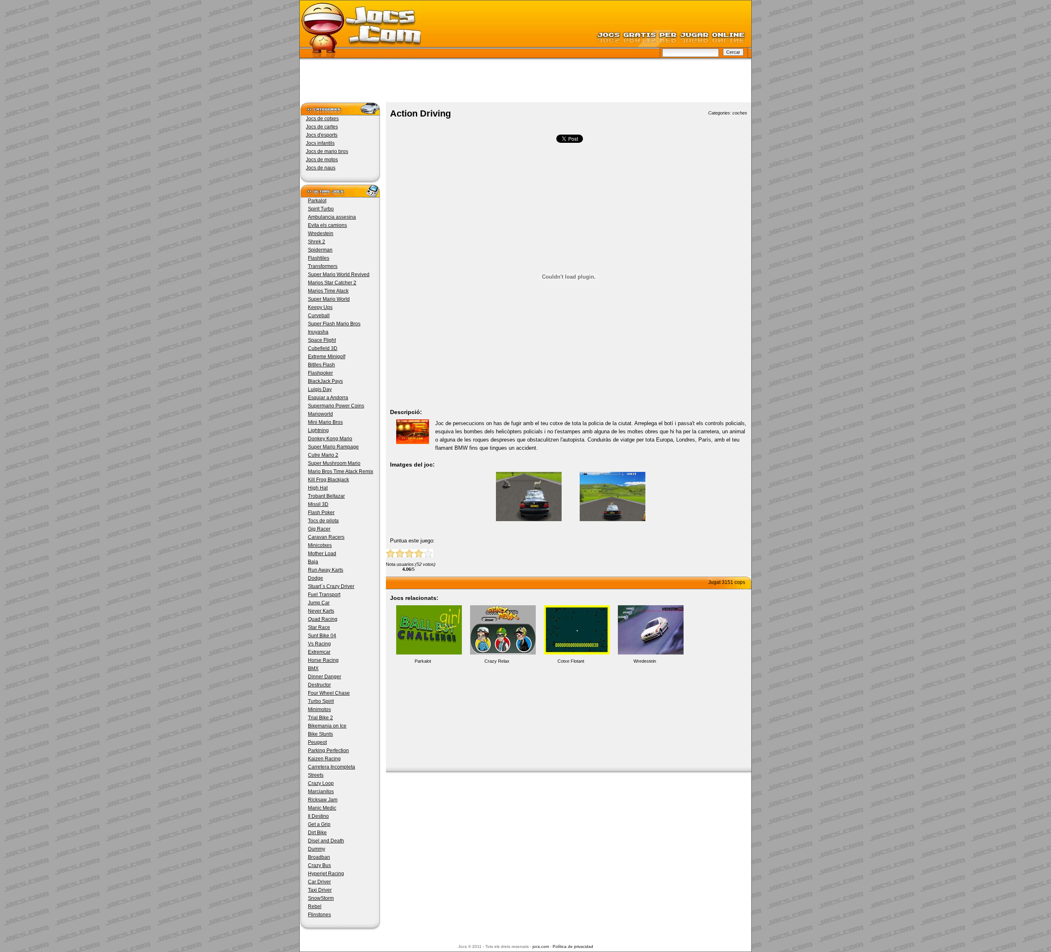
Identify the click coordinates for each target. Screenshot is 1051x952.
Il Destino (318, 816)
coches (739, 112)
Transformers (322, 266)
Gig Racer (319, 529)
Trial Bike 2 (320, 718)
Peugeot (317, 742)
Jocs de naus (320, 168)
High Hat (318, 488)
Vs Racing (319, 644)
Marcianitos (321, 791)
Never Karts (321, 611)
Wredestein (320, 233)
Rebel (314, 906)
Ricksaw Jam (322, 800)
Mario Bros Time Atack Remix (340, 471)
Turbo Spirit (321, 701)
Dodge (315, 578)
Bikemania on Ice (327, 726)
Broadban (319, 857)
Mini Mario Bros (325, 422)
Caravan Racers (326, 537)
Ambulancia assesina (332, 217)
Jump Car (319, 603)
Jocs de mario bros (327, 151)
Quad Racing (322, 619)
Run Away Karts (325, 570)
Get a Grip (319, 824)
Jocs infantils (320, 143)
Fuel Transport (324, 594)
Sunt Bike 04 (322, 635)
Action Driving (420, 113)
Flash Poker (321, 512)
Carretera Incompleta (331, 767)
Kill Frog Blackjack (328, 480)
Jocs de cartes (322, 127)
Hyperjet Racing (326, 873)
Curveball (319, 315)
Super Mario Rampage (333, 447)
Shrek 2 (316, 242)
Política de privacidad (573, 946)
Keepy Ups (320, 307)
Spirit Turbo (321, 209)
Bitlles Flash (321, 365)
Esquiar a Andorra (328, 397)
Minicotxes (320, 545)
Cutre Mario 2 (323, 455)
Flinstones (319, 915)
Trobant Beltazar (326, 496)
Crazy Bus (319, 865)
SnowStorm (321, 898)
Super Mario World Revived (338, 274)
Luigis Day (320, 389)
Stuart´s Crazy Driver (331, 586)
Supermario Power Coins (336, 406)
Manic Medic (322, 808)
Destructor (319, 685)
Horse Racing (323, 660)
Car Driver (319, 882)
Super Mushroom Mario (334, 463)
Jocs (360, 30)
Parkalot (317, 201)
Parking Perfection (328, 750)
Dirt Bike (317, 832)
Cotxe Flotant (571, 661)
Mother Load (322, 553)
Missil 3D (318, 504)
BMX (313, 668)
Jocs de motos (322, 159)
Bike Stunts (320, 734)
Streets (316, 775)
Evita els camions (327, 225)
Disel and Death (326, 841)
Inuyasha (318, 332)
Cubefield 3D (322, 348)
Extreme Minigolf (326, 356)
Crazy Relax (496, 661)
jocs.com (540, 946)
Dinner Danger (324, 677)
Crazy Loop (321, 783)
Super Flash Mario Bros (334, 324)
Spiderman (320, 250)
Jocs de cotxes (322, 118)
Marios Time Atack (328, 291)
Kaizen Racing (324, 759)
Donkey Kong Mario (330, 439)
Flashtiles (318, 258)
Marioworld (320, 414)
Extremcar (319, 652)
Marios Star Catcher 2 (332, 283)
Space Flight (322, 340)
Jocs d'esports (321, 135)
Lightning (318, 430)
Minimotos (319, 709)
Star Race (319, 627)
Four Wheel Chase (329, 693)
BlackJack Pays (325, 381)
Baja (313, 562)
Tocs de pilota (323, 521)
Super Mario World (329, 299)
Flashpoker (320, 373)
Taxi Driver (320, 890)
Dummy (316, 849)
